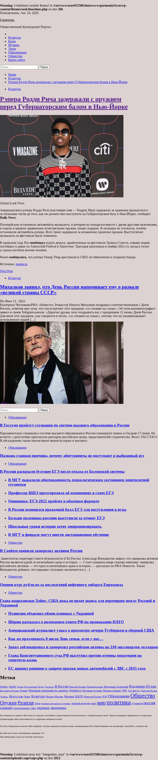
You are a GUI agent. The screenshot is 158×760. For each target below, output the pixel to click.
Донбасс (4, 696)
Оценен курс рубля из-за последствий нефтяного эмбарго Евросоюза (61, 584)
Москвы (69, 696)
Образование (17, 52)
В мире (24, 690)
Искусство (16, 696)
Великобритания (95, 687)
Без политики (30, 687)
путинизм (137, 703)
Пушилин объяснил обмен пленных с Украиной (51, 613)
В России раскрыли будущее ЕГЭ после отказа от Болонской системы (62, 471)
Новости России (92, 696)
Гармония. (7, 20)
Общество (15, 56)
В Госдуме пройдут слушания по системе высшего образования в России (64, 425)
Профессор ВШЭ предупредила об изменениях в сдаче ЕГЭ (61, 493)
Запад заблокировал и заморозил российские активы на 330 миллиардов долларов (83, 647)
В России (62, 686)
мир (101, 702)
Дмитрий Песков (149, 691)
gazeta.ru (21, 264)
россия (149, 703)
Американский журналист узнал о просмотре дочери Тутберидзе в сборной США (81, 630)
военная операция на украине (55, 703)
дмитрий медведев (80, 703)
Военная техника (92, 690)
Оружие (8, 702)
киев (93, 703)
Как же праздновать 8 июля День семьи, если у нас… (55, 639)
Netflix (4, 686)
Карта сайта (16, 60)
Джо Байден (134, 690)
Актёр (12, 686)
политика (119, 702)
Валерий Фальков (77, 687)
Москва (50, 696)
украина (43, 708)
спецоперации (21, 708)
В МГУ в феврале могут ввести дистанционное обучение (58, 534)
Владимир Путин (142, 686)
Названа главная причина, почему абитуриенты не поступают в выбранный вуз (72, 455)
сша (33, 708)
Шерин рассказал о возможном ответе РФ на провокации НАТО (66, 622)
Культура (14, 37)
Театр (12, 48)
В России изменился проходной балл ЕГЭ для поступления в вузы (67, 509)
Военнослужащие (112, 690)
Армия (20, 687)
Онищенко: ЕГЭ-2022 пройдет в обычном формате (53, 501)
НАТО (79, 696)
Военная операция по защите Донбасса (55, 690)
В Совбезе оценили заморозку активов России (41, 551)
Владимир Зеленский (116, 686)
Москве (59, 696)
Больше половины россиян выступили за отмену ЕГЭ (56, 518)
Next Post (6, 271)
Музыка (13, 45)
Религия (26, 702)
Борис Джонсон (46, 687)
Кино (12, 41)
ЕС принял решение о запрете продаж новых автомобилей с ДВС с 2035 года (77, 668)
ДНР (124, 690)
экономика (58, 708)
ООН (104, 696)
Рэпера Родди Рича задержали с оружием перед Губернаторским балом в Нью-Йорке (64, 102)
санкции (6, 708)
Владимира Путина (9, 691)
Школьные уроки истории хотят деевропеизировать (55, 526)
